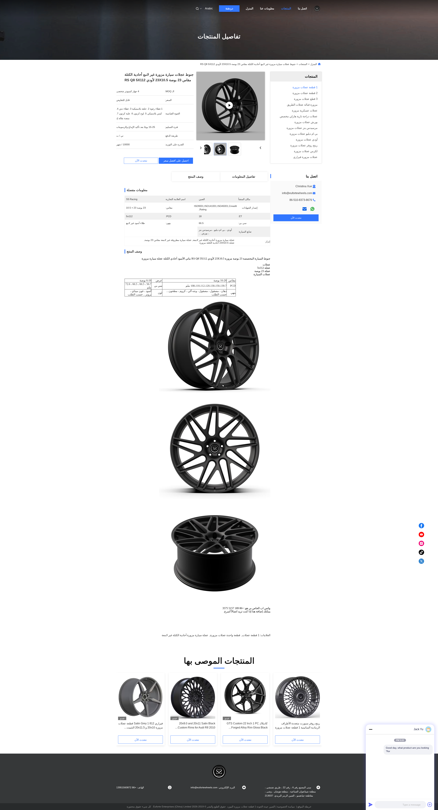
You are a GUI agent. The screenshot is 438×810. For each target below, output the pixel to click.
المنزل (249, 8)
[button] (315, 705)
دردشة (229, 8)
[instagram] (421, 543)
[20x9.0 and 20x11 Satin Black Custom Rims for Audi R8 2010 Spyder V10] (192, 697)
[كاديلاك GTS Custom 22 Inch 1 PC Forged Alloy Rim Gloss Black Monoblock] (245, 697)
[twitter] (421, 561)
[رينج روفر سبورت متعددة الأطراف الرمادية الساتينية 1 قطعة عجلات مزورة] (297, 697)
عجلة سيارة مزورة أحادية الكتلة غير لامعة (185, 635)
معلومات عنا (267, 8)
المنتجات (286, 8)
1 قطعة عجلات (250, 635)
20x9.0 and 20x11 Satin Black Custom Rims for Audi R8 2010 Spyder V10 (196, 726)
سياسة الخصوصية (286, 806)
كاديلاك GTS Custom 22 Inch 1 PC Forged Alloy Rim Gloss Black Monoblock (247, 726)
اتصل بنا (302, 8)
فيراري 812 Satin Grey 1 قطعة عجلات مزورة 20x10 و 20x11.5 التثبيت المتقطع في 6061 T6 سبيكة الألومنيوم (140, 726)
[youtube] (421, 535)
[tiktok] (421, 552)
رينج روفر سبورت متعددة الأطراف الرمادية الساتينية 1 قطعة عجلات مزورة (297, 725)
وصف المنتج (195, 176)
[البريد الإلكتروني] (304, 209)
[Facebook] (421, 526)
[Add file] (429, 804)
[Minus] (371, 729)
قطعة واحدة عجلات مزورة (225, 635)
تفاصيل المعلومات (243, 176)
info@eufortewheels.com (297, 193)
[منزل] (317, 8)
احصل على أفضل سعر (176, 160)
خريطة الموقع (304, 806)
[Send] (370, 804)
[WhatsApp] (312, 209)
